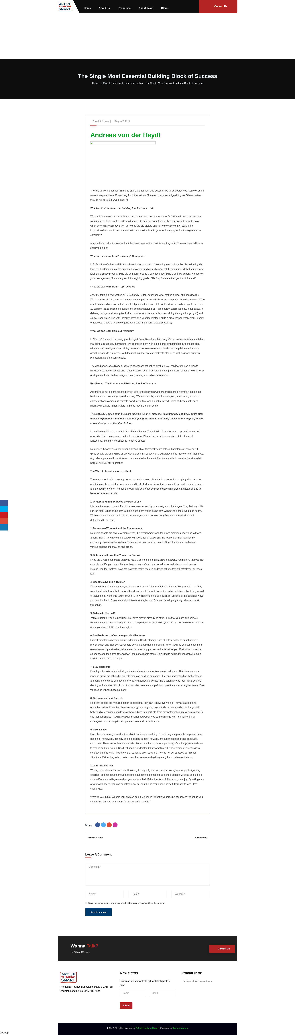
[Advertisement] (147, 35)
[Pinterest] (115, 824)
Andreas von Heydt (125, 135)
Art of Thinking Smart (147, 1028)
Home (95, 83)
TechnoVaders (180, 1028)
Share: (88, 825)
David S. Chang (101, 121)
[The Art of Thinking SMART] (65, 6)
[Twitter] (103, 824)
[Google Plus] (109, 824)
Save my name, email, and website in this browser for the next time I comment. (126, 903)
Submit (126, 1005)
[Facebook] (97, 824)
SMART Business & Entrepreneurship (122, 83)
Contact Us (220, 6)
